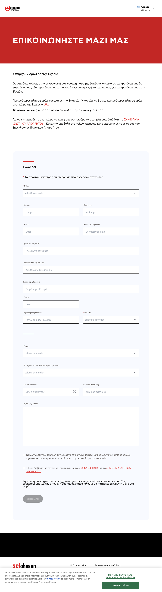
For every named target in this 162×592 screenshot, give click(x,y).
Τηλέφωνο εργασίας (31, 243)
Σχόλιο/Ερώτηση (30, 403)
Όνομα (26, 205)
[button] (146, 8)
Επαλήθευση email (91, 224)
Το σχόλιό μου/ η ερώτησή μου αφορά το (41, 365)
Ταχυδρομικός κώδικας (32, 312)
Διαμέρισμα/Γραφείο (31, 282)
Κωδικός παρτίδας (91, 384)
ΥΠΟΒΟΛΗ (33, 498)
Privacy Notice (53, 578)
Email (25, 224)
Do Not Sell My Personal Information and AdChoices (120, 576)
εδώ (46, 104)
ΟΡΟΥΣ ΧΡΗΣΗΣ (89, 467)
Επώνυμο (87, 205)
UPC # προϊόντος (30, 384)
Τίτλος (26, 186)
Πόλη (26, 297)
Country (87, 312)
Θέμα (25, 346)
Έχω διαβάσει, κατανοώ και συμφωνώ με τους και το (78, 469)
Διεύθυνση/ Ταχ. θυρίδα (33, 262)
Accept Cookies (121, 585)
